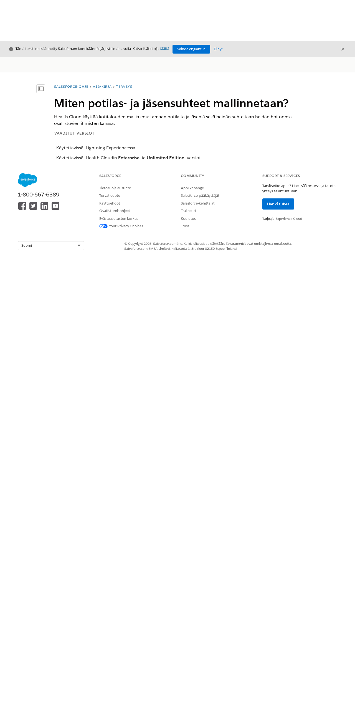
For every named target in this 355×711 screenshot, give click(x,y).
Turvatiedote (109, 195)
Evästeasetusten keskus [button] (118, 218)
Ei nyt (218, 49)
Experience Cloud (288, 218)
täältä (164, 48)
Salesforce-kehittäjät (198, 203)
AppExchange (192, 188)
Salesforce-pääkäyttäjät (200, 195)
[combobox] (51, 245)
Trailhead (188, 210)
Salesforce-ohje (71, 86)
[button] (51, 245)
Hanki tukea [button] (278, 203)
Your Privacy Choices (126, 226)
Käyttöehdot (109, 203)
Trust (185, 226)
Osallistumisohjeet (114, 210)
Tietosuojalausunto (115, 188)
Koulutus (188, 218)
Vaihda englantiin (191, 49)
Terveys (124, 86)
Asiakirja (102, 86)
